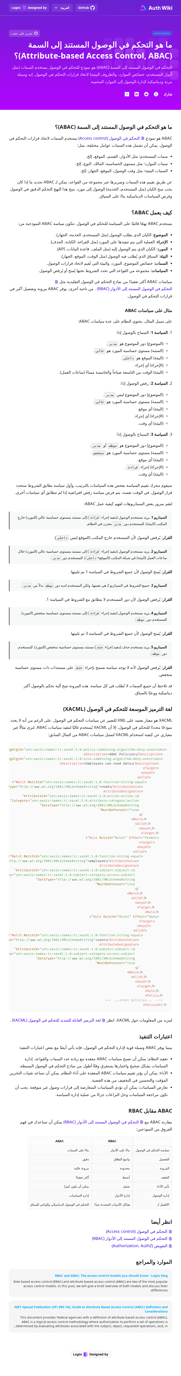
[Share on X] (156, 94)
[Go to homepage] (156, 7)
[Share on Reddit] (146, 94)
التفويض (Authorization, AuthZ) (139, 1245)
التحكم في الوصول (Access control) (109, 138)
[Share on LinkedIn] (136, 94)
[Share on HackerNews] (127, 94)
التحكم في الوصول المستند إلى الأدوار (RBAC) (134, 288)
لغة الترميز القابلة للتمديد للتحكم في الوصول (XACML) (56, 1020)
